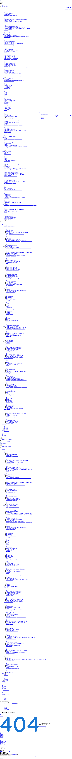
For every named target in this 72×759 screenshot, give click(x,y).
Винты (7, 303)
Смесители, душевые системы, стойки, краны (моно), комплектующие (18, 353)
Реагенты (7, 392)
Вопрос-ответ (4, 432)
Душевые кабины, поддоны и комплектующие (14, 347)
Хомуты (7, 244)
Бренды (1, 745)
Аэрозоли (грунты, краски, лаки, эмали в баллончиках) (15, 329)
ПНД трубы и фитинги (10, 233)
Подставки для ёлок (9, 390)
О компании (2, 733)
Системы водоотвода (9, 236)
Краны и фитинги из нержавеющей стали (13, 229)
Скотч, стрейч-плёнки (10, 394)
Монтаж (7, 416)
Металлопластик (9, 231)
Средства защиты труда (10, 285)
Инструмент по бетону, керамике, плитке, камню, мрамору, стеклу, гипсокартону (19, 273)
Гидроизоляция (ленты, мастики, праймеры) (13, 330)
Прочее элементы (9, 311)
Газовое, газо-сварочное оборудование (12, 247)
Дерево (7, 359)
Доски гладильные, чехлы (10, 377)
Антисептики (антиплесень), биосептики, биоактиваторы (16, 327)
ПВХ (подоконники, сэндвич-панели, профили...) (14, 363)
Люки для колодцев (9, 230)
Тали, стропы (8, 318)
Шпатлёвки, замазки (9, 339)
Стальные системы (9, 237)
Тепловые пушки (9, 298)
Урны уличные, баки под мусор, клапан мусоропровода (15, 404)
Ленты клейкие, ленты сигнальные (12, 383)
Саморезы (8, 313)
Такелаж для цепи (9, 316)
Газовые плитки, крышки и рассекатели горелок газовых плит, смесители (18, 248)
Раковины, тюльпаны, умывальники (12, 352)
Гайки (7, 304)
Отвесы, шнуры (9, 277)
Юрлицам (4, 433)
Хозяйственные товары (8, 372)
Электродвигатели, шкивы (10, 420)
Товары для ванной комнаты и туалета (12, 354)
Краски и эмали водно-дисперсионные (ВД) (13, 335)
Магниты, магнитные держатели (11, 386)
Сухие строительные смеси (10, 369)
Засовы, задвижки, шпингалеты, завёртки (13, 261)
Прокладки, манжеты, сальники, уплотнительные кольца (15, 235)
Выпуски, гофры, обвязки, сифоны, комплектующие (15, 346)
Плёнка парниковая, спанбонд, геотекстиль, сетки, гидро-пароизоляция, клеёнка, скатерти (21, 389)
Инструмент (8, 412)
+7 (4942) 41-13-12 (68, 7)
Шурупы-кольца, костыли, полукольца (12, 325)
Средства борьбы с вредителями (11, 395)
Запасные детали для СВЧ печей (11, 268)
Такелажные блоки (9, 317)
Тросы (7, 319)
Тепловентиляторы (9, 296)
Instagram (5, 708)
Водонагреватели (9, 227)
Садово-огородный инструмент (11, 283)
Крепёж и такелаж (9, 539)
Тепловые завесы (9, 297)
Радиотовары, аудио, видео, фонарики (12, 418)
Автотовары (8, 373)
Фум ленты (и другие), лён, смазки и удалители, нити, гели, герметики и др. (19, 243)
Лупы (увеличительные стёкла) (11, 385)
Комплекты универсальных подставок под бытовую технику (16, 380)
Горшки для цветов (9, 376)
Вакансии (6, 428)
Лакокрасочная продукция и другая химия (11, 326)
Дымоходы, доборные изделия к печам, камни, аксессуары (16, 290)
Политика (6, 429)
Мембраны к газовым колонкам (11, 253)
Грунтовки (8, 331)
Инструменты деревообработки (11, 274)
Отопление (8, 343)
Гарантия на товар (3, 741)
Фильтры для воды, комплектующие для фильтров (14, 357)
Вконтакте (5, 707)
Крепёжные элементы (10, 310)
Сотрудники (2, 735)
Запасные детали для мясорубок (11, 266)
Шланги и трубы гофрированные (11, 245)
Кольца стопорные (9, 308)
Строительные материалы (8, 358)
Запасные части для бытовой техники (10, 264)
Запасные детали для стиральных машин (13, 269)
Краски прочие (8, 336)
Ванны (7, 345)
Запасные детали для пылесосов (11, 267)
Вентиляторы (8, 289)
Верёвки (7, 375)
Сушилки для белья (9, 396)
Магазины (6, 425)
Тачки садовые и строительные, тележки (13, 397)
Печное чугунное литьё (10, 295)
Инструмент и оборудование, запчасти (12, 507)
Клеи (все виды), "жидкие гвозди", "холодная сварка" (15, 333)
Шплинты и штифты (9, 324)
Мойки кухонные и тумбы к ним (11, 350)
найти (1, 2)
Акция (5, 225)
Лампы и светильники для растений (12, 415)
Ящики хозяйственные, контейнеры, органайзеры (14, 408)
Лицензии (6, 427)
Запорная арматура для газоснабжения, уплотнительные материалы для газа (19, 252)
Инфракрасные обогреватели (11, 291)
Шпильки (8, 323)
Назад (7, 453)
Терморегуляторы (9, 300)
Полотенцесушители (9, 351)
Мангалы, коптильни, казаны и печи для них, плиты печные (16, 387)
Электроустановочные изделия (11, 422)
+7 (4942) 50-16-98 (68, 9)
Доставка (1, 739)
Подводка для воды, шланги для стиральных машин (15, 234)
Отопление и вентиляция (8, 341)
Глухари (7, 306)
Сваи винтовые (8, 367)
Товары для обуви (9, 401)
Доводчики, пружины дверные (11, 258)
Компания (4, 424)
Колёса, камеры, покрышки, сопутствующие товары (15, 379)
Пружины (8, 312)
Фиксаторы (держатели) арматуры (12, 320)
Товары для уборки (9, 402)
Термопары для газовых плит (11, 256)
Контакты (4, 435)
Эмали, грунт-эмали (9, 340)
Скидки (3, 434)
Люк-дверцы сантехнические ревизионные (13, 348)
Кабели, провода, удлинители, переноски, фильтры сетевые (16, 413)
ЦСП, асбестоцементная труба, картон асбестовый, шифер (16, 371)
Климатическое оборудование (9, 288)
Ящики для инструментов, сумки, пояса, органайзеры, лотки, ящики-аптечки (19, 287)
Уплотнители (8, 403)
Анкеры (7, 301)
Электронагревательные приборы (12, 421)
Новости (1, 737)
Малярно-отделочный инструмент (12, 276)
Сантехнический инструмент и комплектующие (14, 284)
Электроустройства (9, 423)
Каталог (3, 224)
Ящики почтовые (9, 407)
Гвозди (7, 305)
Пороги (7, 365)
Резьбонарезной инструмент (11, 281)
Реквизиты (6, 426)
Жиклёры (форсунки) (9, 251)
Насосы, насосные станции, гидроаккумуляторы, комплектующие (17, 232)
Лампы (7, 414)
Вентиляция (8, 342)
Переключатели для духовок (11, 254)
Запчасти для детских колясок (11, 260)
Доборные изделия (9, 360)
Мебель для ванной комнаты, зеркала (12, 349)
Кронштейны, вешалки (10, 382)
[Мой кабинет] (0, 440)
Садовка (7, 393)
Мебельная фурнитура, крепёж (11, 262)
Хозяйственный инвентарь (10, 405)
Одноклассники (6, 709)
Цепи (7, 322)
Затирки (7, 332)
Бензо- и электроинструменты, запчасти (13, 272)
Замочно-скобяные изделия (9, 257)
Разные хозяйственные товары (11, 391)
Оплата (3, 430)
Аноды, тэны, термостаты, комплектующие (13, 265)
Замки (7, 259)
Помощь (1, 743)
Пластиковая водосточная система (12, 364)
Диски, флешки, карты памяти (11, 411)
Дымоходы (8, 250)
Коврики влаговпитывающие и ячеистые (13, 378)
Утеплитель (8, 370)
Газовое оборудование (8, 246)
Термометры (8, 399)
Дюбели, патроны (9, 307)
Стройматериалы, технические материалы (13, 368)
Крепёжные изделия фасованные (11, 309)
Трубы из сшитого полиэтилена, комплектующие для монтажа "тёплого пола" (19, 241)
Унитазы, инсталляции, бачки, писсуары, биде (14, 356)
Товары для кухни (9, 400)
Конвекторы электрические (10, 292)
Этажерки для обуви (9, 406)
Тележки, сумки (9, 398)
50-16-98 (8, 441)
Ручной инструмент (9, 282)
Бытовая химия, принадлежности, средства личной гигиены (16, 374)
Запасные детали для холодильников (12, 270)
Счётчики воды (8, 238)
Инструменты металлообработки (11, 275)
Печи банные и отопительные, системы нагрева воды (15, 294)
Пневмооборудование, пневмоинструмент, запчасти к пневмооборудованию (19, 278)
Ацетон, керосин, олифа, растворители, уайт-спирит (15, 328)
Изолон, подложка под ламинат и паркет (13, 361)
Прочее (7, 280)
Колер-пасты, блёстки (10, 334)
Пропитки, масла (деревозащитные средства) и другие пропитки (17, 338)
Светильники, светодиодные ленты (12, 419)
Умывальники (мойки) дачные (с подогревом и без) (14, 355)
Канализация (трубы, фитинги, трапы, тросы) (14, 228)
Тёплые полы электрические (11, 299)
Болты (7, 302)
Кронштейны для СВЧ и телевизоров (12, 381)
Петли (7, 263)
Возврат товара (6, 431)
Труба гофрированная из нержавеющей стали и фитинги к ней (16, 240)
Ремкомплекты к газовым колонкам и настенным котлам (15, 255)
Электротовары (7, 409)
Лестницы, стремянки (10, 384)
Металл (7, 362)
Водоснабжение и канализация (9, 226)
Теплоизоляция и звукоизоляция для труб (13, 239)
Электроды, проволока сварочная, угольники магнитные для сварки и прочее (19, 286)
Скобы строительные (9, 314)
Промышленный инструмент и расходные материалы (15, 279)
